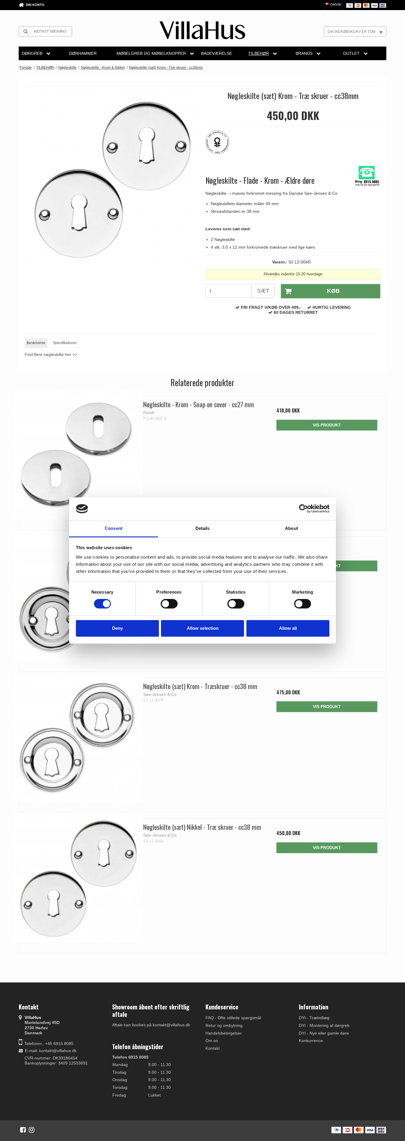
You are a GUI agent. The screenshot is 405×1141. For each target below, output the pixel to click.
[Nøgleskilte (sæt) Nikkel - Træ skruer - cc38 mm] (78, 878)
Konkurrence (311, 1040)
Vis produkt (327, 425)
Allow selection (203, 628)
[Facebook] (23, 1129)
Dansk (335, 4)
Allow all (288, 628)
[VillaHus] (202, 30)
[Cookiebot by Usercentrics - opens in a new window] (303, 508)
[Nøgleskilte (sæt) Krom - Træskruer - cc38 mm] (78, 737)
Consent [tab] (113, 528)
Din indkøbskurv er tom (351, 32)
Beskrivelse (36, 343)
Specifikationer (65, 343)
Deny (117, 628)
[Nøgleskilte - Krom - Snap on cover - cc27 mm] (78, 455)
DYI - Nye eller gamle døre (324, 1033)
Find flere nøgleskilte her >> (51, 354)
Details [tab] (202, 528)
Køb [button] (333, 291)
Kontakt (212, 1048)
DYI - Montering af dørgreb (324, 1025)
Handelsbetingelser (223, 1033)
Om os (211, 1040)
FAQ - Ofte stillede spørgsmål (233, 1017)
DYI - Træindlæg (314, 1017)
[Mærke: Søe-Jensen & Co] (220, 145)
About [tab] (291, 528)
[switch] (169, 603)
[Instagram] (31, 1129)
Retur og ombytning (224, 1025)
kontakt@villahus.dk (57, 1050)
